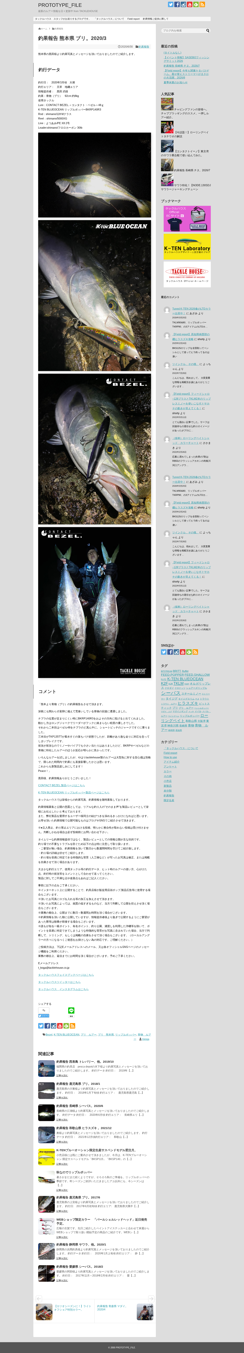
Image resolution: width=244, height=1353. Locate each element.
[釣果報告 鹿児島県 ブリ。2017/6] (46, 1204)
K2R (171, 684)
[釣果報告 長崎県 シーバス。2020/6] (46, 1112)
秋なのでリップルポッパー (74, 1172)
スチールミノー (191, 693)
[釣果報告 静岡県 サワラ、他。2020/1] (46, 1251)
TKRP (186, 684)
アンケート (170, 766)
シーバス (171, 693)
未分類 (168, 790)
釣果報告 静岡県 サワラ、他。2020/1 (81, 1244)
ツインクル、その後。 (185, 364)
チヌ (197, 699)
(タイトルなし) (172, 52)
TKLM (178, 683)
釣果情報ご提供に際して (155, 18)
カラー (168, 771)
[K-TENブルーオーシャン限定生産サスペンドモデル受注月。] (46, 1157)
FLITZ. (164, 679)
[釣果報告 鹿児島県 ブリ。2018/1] (46, 1090)
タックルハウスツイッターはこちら (59, 982)
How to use (170, 757)
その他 (168, 776)
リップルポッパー (125, 1034)
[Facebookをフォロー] (177, 4)
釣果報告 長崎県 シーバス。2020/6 (79, 1106)
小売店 (168, 781)
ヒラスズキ (188, 703)
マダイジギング (180, 711)
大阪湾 (201, 720)
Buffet (185, 671)
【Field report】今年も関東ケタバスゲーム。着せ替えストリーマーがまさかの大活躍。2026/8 (186, 74)
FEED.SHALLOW (197, 674)
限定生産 (169, 800)
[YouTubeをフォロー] (189, 4)
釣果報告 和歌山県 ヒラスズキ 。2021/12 (84, 1128)
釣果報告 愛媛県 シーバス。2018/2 (79, 1266)
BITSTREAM (166, 671)
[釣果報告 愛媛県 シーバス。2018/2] (46, 1273)
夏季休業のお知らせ (176, 82)
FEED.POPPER (172, 674)
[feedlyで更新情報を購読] (196, 4)
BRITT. (177, 671)
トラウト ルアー (169, 704)
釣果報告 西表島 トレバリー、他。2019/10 (85, 1061)
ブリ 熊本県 (106, 1034)
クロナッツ (180, 688)
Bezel (49, 1034)
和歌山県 (191, 721)
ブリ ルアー (89, 1034)
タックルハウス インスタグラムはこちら (63, 989)
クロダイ (169, 688)
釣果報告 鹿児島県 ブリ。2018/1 (78, 1083)
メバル (198, 711)
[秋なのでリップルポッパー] (46, 1179)
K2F (164, 683)
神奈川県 (173, 725)
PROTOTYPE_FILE (60, 5)
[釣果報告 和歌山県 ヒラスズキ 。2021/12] (46, 1135)
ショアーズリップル (196, 688)
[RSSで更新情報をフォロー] (202, 4)
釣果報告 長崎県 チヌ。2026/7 (182, 65)
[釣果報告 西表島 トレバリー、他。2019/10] (46, 1068)
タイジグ (172, 698)
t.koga (145, 1039)
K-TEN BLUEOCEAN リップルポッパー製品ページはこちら (74, 792)
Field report (133, 18)
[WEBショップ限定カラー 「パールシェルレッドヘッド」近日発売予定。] (46, 1226)
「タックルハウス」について (109, 18)
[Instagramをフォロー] (183, 4)
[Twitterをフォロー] (170, 4)
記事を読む (62, 1075)
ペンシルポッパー (201, 708)
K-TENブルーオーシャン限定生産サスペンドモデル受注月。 (96, 1150)
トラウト (204, 699)
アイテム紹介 (172, 761)
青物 (191, 725)
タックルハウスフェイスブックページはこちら (66, 974)
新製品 (168, 785)
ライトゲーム (173, 716)
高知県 (178, 730)
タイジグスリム (186, 699)
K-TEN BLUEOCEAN (66, 1034)
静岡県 (171, 730)
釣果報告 (144, 46)
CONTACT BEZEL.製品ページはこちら (61, 785)
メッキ (191, 711)
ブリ (175, 707)
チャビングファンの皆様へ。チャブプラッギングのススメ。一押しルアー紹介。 (185, 113)
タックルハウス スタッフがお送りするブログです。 (63, 18)
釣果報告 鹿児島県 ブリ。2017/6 (78, 1197)
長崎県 (183, 725)
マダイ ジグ (166, 711)
